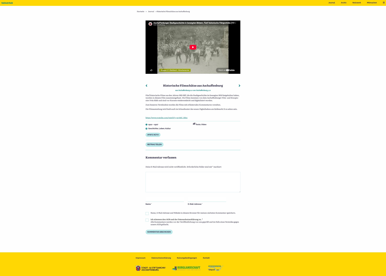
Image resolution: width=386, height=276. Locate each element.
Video (203, 124)
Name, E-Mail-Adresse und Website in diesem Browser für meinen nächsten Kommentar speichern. (193, 213)
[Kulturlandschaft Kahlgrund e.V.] (215, 270)
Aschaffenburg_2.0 (203, 90)
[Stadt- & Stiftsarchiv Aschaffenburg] (150, 270)
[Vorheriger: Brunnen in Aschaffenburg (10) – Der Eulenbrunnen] (146, 85)
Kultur (168, 128)
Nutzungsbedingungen (187, 258)
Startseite (140, 11)
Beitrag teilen (154, 144)
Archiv (343, 3)
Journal (331, 3)
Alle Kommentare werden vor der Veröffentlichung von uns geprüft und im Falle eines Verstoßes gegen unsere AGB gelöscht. (195, 222)
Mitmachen (372, 3)
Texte (198, 124)
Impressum (140, 258)
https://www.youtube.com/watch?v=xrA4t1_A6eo (166, 117)
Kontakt (206, 258)
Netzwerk (357, 3)
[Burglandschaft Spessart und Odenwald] (186, 270)
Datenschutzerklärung (161, 258)
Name (149, 204)
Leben (161, 128)
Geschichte (153, 128)
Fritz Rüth (154, 135)
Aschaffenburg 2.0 (185, 90)
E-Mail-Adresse (195, 204)
